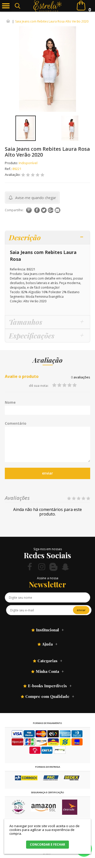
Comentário (15, 423)
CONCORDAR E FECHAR (47, 844)
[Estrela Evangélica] (47, 6)
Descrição (25, 237)
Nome (10, 402)
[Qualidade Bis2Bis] (18, 813)
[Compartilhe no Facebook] (37, 210)
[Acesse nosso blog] (53, 566)
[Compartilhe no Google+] (50, 210)
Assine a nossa (47, 578)
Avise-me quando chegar (35, 197)
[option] (25, 128)
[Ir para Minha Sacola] (81, 5)
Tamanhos (25, 322)
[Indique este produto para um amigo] (57, 210)
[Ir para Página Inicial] (8, 21)
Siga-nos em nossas (47, 549)
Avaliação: (13, 174)
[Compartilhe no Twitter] (44, 210)
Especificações (31, 335)
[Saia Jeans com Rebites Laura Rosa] (25, 128)
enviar (47, 473)
